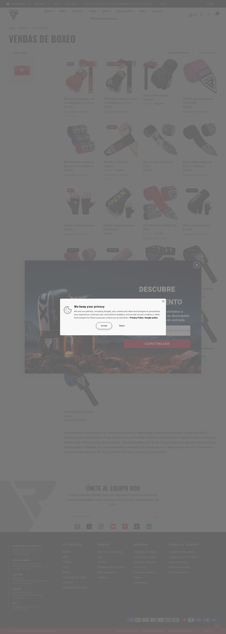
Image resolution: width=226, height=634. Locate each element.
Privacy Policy (137, 318)
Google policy (151, 318)
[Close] (163, 301)
